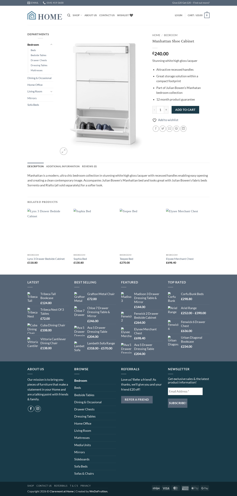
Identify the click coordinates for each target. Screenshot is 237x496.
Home (156, 35)
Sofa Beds (33, 104)
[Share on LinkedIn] (183, 129)
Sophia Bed (80, 258)
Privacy (86, 485)
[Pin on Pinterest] (176, 129)
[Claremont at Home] (44, 15)
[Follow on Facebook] (31, 409)
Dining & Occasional (39, 78)
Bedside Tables (38, 55)
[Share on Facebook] (156, 129)
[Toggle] (51, 45)
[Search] (68, 15)
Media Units (82, 445)
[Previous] (27, 241)
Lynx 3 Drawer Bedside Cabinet (46, 258)
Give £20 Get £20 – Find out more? (191, 2)
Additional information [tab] (63, 166)
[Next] (208, 241)
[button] (178, 15)
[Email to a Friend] (169, 129)
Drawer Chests (39, 60)
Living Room (34, 91)
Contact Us (107, 15)
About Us (90, 15)
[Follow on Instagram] (38, 409)
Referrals (60, 485)
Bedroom (33, 44)
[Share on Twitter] (162, 129)
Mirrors (32, 98)
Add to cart (185, 109)
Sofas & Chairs (84, 473)
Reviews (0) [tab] (89, 166)
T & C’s (74, 485)
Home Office (35, 84)
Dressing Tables (39, 65)
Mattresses (37, 70)
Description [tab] (35, 166)
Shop (76, 15)
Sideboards (82, 459)
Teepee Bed (126, 258)
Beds (33, 50)
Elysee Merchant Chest (180, 258)
